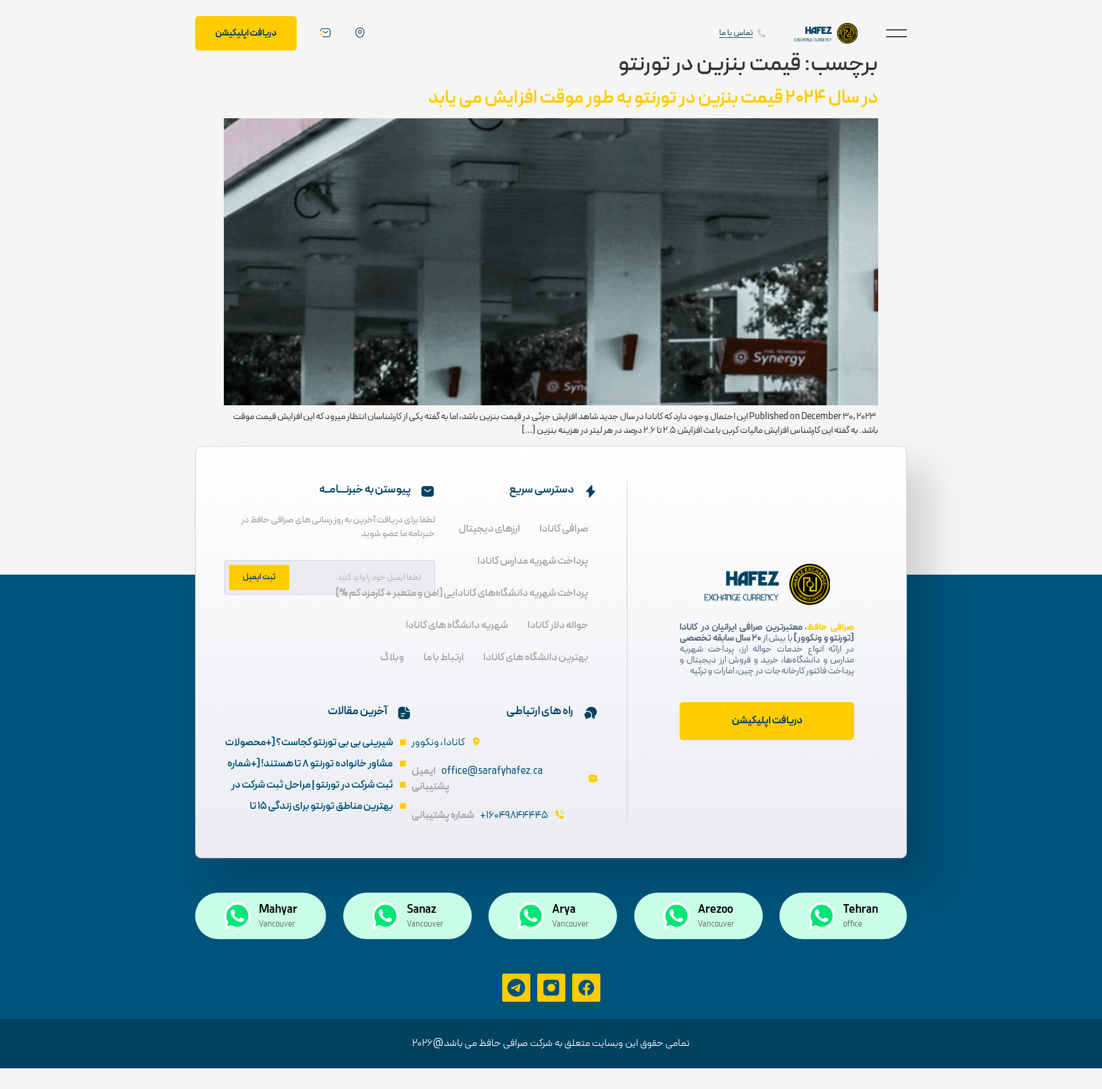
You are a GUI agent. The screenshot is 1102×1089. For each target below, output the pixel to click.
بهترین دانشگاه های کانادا (535, 657)
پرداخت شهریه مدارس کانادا (533, 561)
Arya (564, 910)
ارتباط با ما (444, 657)
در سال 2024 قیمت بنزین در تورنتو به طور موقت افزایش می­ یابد (653, 98)
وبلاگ (392, 657)
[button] (896, 33)
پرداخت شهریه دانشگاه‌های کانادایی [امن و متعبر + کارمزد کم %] (462, 593)
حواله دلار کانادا (557, 625)
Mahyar (278, 910)
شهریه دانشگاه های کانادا (457, 625)
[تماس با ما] (762, 33)
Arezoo (715, 910)
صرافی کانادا (564, 529)
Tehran (860, 910)
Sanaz (421, 910)
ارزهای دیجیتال (489, 529)
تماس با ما (736, 33)
